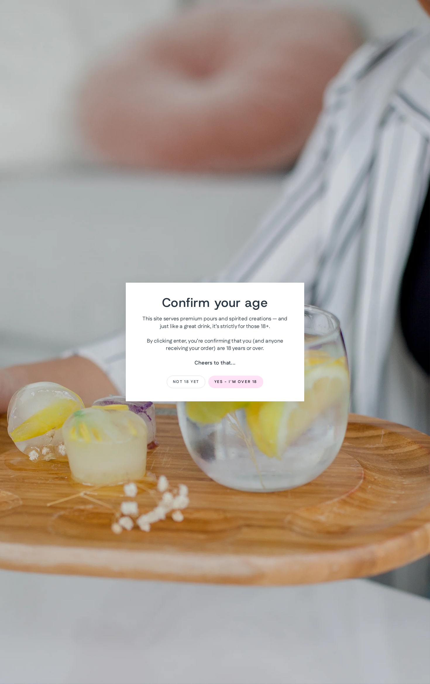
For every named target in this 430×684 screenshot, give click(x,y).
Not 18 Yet (186, 381)
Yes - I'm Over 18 (235, 381)
